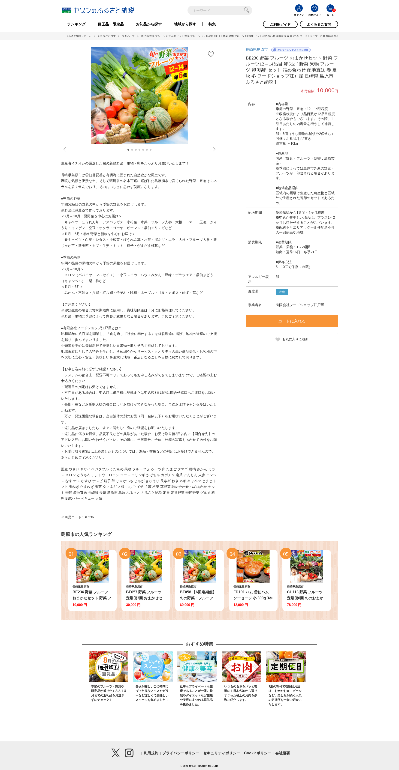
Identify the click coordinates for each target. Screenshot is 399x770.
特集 (212, 24)
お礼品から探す (149, 24)
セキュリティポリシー (221, 753)
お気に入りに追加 (295, 339)
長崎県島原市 (257, 49)
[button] (128, 150)
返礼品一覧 (128, 36)
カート (330, 15)
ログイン (299, 15)
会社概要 (282, 753)
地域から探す (185, 24)
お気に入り (314, 15)
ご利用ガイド (280, 24)
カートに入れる (292, 321)
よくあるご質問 (319, 24)
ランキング (76, 24)
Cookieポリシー (257, 753)
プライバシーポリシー (180, 753)
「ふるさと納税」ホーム (77, 36)
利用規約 (151, 753)
